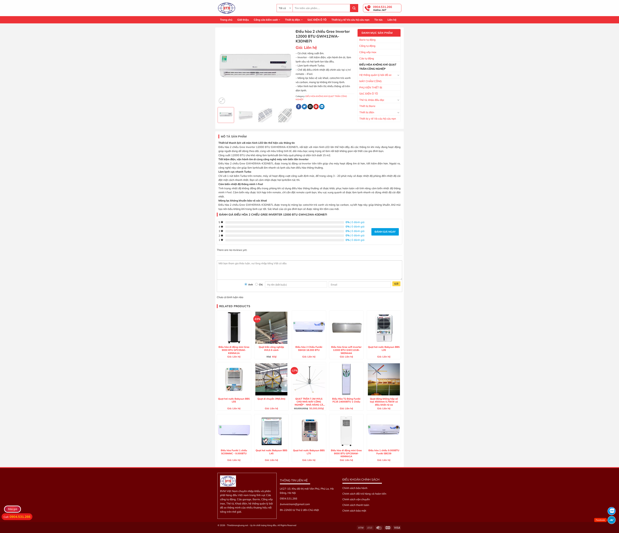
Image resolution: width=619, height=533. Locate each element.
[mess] (612, 520)
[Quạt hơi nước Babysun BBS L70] (309, 431)
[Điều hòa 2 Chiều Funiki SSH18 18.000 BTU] (309, 328)
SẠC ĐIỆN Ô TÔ (317, 19)
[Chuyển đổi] (398, 75)
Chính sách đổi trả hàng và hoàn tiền (364, 493)
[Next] (288, 67)
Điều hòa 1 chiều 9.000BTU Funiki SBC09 (383, 452)
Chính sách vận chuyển (356, 499)
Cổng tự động (367, 45)
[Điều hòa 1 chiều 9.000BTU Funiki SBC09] (384, 431)
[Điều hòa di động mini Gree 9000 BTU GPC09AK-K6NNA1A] (234, 328)
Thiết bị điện (292, 19)
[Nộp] (354, 8)
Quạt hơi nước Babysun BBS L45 (271, 452)
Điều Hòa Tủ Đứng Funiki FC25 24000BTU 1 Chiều (346, 400)
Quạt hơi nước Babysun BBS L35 (384, 349)
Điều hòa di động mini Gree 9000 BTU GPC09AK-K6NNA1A (234, 350)
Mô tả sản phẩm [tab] (234, 136)
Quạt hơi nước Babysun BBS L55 (234, 400)
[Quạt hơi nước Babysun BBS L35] (384, 328)
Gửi (396, 283)
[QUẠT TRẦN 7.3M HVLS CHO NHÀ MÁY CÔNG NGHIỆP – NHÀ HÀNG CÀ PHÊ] (309, 379)
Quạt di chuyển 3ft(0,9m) (271, 398)
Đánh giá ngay (385, 231)
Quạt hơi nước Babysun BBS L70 (309, 452)
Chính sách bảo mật (354, 510)
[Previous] (223, 67)
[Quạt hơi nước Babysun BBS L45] (271, 431)
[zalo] (612, 511)
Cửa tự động (366, 58)
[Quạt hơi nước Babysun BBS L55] (234, 379)
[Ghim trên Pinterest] (316, 106)
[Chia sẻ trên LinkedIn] (321, 106)
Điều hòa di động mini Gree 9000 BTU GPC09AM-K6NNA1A (346, 453)
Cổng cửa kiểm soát (266, 19)
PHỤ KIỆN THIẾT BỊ (370, 87)
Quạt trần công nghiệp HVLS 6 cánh (271, 349)
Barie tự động (367, 39)
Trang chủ (226, 19)
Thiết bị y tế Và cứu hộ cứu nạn (350, 19)
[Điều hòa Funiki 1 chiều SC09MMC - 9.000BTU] (234, 431)
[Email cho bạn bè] (310, 106)
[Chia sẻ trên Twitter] (304, 106)
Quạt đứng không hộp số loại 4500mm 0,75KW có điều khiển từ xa (384, 401)
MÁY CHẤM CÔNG (370, 81)
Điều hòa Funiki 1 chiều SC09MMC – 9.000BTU (234, 452)
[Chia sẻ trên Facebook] (298, 106)
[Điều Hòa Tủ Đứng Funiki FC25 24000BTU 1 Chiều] (346, 379)
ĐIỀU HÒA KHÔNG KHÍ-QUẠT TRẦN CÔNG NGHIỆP (377, 66)
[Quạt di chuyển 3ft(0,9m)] (271, 379)
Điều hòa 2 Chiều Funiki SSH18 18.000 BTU (308, 349)
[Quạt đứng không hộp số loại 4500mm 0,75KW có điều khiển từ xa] (384, 379)
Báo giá (12, 509)
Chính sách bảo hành (354, 488)
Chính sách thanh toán (355, 505)
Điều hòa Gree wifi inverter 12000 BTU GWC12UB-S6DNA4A (346, 350)
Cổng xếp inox (367, 52)
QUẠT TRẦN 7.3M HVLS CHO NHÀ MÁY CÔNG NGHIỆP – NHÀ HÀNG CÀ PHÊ (309, 401)
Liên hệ (392, 19)
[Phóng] (222, 101)
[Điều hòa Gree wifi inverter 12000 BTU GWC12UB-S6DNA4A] (346, 328)
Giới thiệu (243, 19)
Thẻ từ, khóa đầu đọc (371, 99)
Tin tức (378, 19)
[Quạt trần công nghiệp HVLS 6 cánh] (271, 328)
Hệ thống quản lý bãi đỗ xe (375, 74)
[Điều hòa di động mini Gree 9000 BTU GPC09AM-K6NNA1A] (346, 431)
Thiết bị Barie (367, 106)
